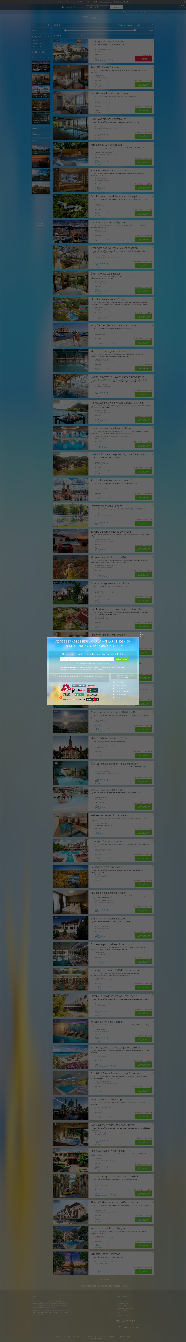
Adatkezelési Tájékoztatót (69, 668)
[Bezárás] (141, 634)
